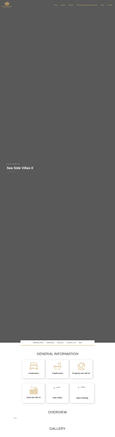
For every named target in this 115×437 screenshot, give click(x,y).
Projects (70, 5)
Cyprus (63, 5)
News (102, 5)
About (55, 5)
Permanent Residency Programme (87, 5)
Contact (110, 5)
